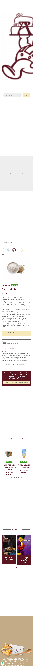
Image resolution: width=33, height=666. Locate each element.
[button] (11, 477)
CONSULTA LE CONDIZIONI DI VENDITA (16, 383)
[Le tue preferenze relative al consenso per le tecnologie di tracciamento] (2, 663)
